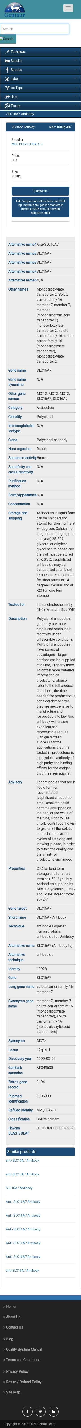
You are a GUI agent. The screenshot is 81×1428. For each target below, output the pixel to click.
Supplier (16, 60)
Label (14, 78)
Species (16, 69)
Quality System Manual (23, 1349)
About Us (12, 1317)
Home (10, 1306)
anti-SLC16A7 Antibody (22, 1160)
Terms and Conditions (22, 1360)
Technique (18, 51)
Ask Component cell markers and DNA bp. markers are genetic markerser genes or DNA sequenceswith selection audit (40, 207)
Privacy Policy (17, 1371)
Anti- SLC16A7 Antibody (23, 1202)
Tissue (15, 105)
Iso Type (17, 87)
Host (14, 96)
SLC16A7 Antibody (19, 1188)
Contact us (40, 191)
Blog (9, 1339)
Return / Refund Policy (23, 1382)
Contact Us (14, 1327)
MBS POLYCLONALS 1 (27, 144)
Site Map (12, 1392)
